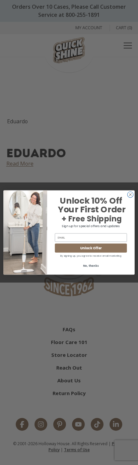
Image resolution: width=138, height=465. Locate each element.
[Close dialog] (130, 195)
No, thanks (90, 266)
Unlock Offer (90, 248)
